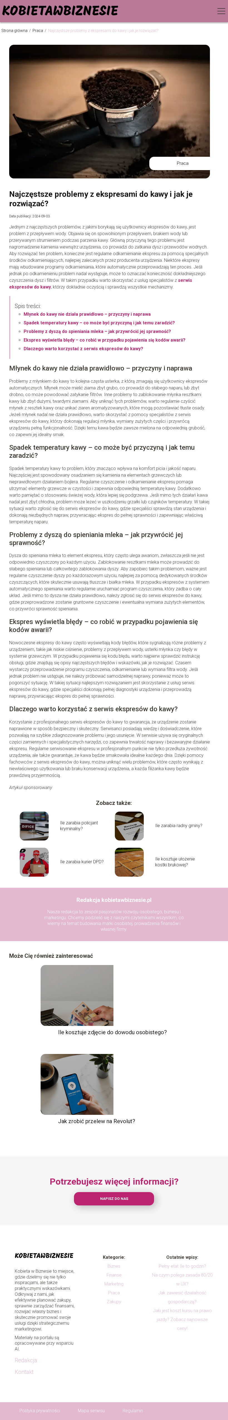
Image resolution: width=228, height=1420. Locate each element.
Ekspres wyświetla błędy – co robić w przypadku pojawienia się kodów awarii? (104, 340)
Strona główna (14, 30)
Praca (38, 30)
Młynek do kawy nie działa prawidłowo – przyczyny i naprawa (87, 314)
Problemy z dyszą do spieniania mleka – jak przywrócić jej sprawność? (97, 331)
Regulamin (133, 1410)
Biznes (114, 1266)
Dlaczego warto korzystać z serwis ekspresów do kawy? (83, 348)
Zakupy (114, 1301)
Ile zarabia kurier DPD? (82, 861)
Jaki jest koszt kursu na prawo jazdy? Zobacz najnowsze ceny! (182, 1319)
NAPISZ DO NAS (114, 1199)
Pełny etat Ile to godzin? (182, 1266)
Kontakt (24, 1372)
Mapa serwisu (91, 1410)
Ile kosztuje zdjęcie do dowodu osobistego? (112, 1032)
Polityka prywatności (39, 1410)
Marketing (113, 1284)
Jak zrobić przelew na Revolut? (96, 1121)
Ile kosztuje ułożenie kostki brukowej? (175, 861)
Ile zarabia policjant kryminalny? (79, 825)
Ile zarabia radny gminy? (178, 825)
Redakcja (26, 1360)
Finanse (114, 1275)
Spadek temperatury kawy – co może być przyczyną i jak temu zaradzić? (99, 322)
